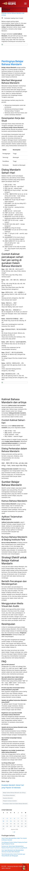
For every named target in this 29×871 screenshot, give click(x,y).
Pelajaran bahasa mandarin (10, 800)
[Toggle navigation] (25, 3)
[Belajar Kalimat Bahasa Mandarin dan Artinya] (14, 14)
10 (3, 821)
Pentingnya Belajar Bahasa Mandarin (12, 63)
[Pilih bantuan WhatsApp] (24, 866)
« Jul (14, 832)
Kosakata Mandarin (8, 798)
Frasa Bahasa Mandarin (9, 795)
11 (7, 821)
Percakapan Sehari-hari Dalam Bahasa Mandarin (15, 803)
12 (10, 821)
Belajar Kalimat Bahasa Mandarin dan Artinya (14, 792)
